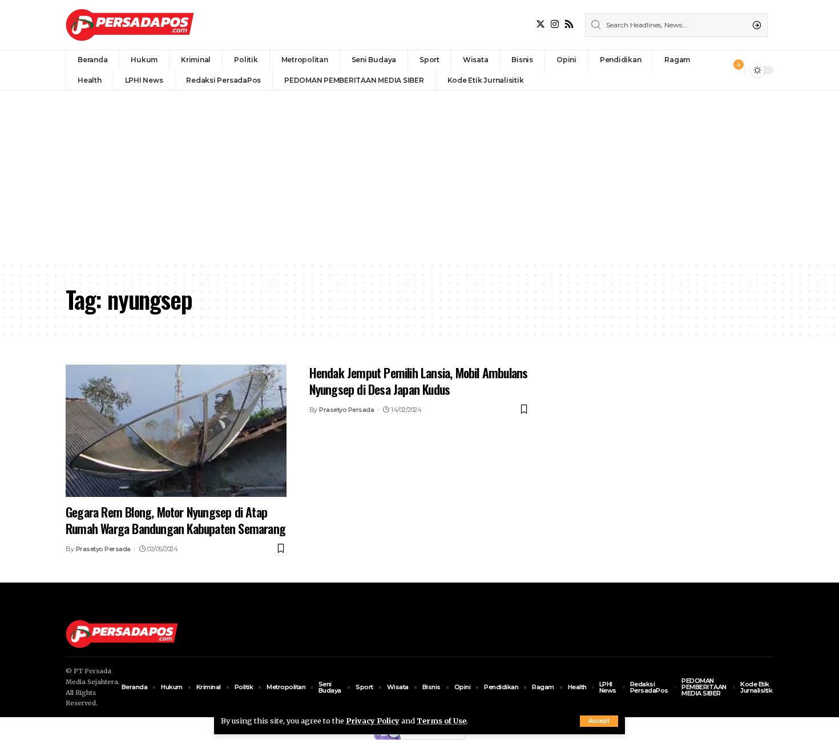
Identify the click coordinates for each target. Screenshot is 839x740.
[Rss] (569, 24)
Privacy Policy (373, 720)
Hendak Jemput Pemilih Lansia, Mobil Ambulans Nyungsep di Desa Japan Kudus (418, 380)
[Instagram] (555, 24)
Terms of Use (441, 720)
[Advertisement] (419, 176)
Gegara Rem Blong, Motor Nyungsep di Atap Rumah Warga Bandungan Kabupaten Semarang (175, 520)
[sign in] (716, 70)
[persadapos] (130, 25)
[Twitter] (540, 24)
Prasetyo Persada (103, 549)
